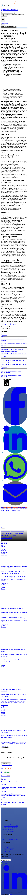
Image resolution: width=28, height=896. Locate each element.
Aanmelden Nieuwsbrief (8, 26)
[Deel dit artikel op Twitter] (6, 386)
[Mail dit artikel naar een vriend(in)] (15, 504)
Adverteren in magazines (11, 839)
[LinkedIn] (15, 892)
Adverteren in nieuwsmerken (12, 838)
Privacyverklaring (9, 831)
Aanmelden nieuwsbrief (11, 826)
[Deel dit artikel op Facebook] (15, 424)
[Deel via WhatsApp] (15, 480)
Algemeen (3, 41)
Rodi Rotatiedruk (9, 848)
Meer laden (5, 747)
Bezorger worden (9, 829)
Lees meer (4, 807)
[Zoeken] (14, 13)
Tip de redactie (8, 824)
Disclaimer (7, 851)
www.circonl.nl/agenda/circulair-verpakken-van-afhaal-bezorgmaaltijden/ (13, 323)
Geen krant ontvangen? (10, 827)
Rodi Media (7, 846)
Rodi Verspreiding (9, 849)
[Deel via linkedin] (15, 452)
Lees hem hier (5, 763)
